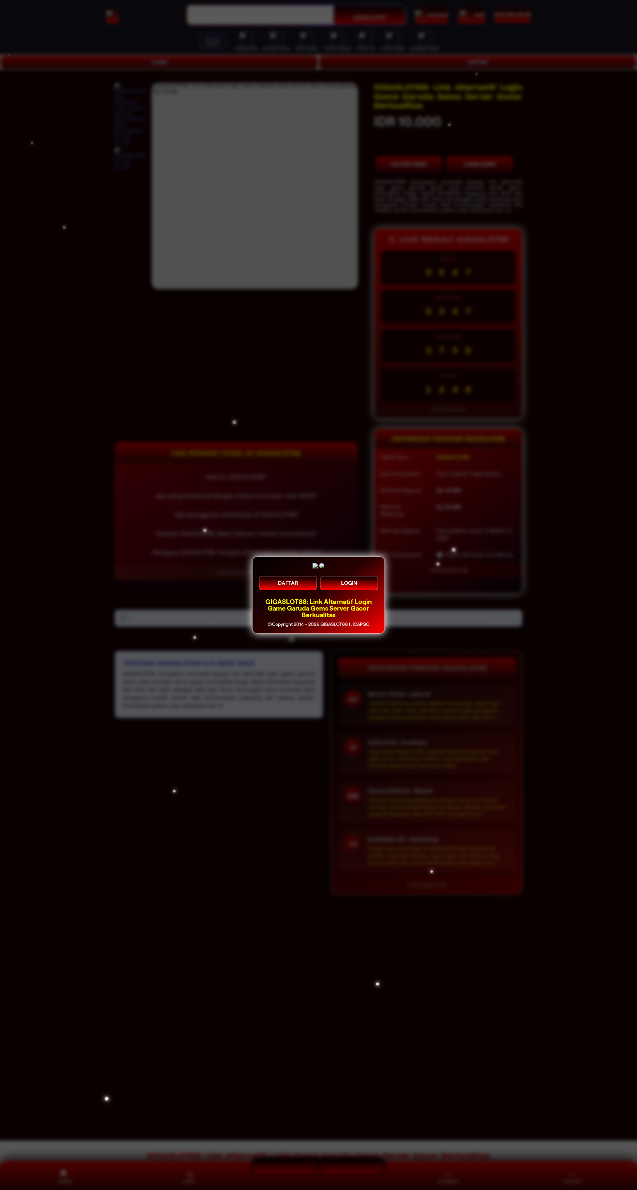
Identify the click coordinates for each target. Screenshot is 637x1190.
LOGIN (349, 583)
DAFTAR (288, 583)
